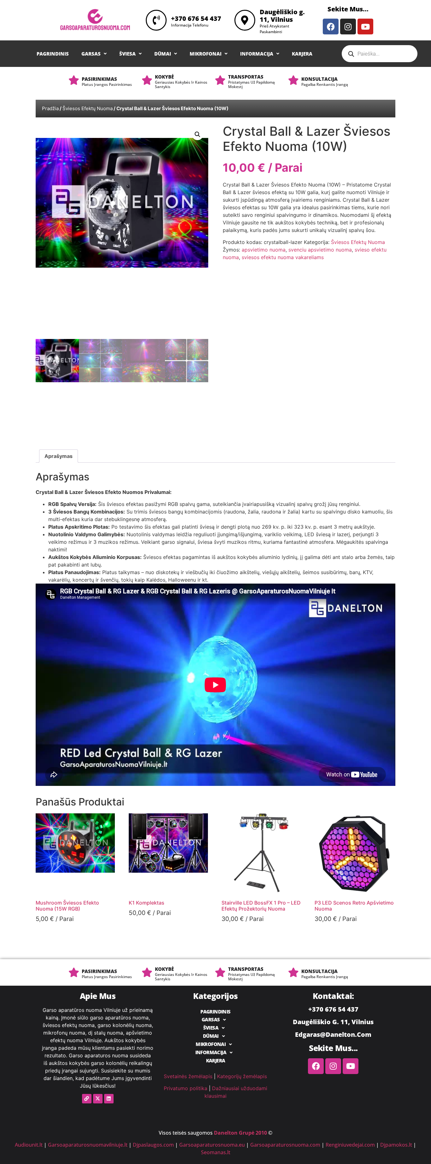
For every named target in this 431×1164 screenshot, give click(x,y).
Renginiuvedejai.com (350, 1144)
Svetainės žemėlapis (188, 1076)
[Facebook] (331, 26)
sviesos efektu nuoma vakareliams (283, 257)
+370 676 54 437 (196, 18)
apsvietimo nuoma (264, 249)
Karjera (302, 53)
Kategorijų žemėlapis (242, 1076)
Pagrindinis (53, 53)
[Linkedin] (109, 1098)
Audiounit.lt (29, 1144)
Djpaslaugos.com (153, 1144)
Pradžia (50, 108)
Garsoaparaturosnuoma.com (285, 1144)
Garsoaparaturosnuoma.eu (212, 1144)
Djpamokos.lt (396, 1144)
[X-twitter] (98, 1098)
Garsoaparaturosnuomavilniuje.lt (87, 1144)
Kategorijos (215, 995)
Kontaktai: (333, 995)
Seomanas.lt (215, 1152)
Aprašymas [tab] (58, 456)
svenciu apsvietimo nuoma (320, 249)
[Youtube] (365, 26)
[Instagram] (348, 26)
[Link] (87, 1098)
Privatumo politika (185, 1088)
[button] (94, 53)
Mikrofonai (205, 53)
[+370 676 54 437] (156, 20)
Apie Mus (97, 995)
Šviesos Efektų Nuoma (87, 108)
